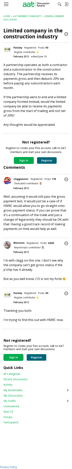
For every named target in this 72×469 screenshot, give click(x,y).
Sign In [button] (23, 160)
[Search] (59, 4)
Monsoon (19, 242)
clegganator (21, 179)
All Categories (12, 374)
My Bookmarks (36, 390)
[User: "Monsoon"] (7, 245)
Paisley (17, 47)
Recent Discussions (15, 379)
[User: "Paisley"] (7, 49)
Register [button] (46, 160)
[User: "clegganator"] (7, 181)
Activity (7, 384)
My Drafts (36, 401)
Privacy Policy (8, 467)
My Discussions (13, 395)
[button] (66, 34)
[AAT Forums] (36, 4)
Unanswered (11, 406)
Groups (7, 417)
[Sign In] (66, 4)
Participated (10, 422)
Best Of (8, 411)
